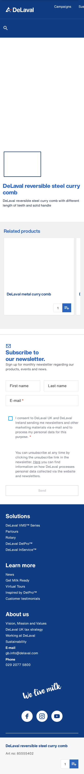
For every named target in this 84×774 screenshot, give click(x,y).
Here (36, 461)
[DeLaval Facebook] (27, 716)
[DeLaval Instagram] (42, 716)
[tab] (22, 164)
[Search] (5, 28)
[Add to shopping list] (74, 763)
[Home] (19, 9)
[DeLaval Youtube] (56, 716)
